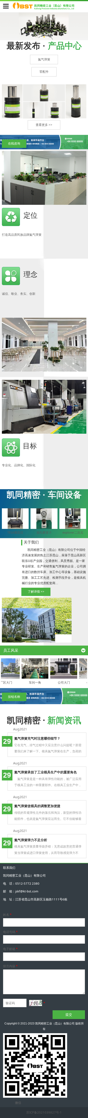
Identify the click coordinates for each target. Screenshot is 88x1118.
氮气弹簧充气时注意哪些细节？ (37, 738)
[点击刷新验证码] (35, 1003)
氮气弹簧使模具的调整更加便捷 (37, 806)
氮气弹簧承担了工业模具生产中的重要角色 (45, 772)
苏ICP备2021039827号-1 (44, 1112)
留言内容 (10, 966)
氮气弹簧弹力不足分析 (30, 840)
